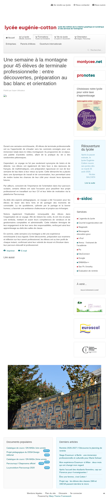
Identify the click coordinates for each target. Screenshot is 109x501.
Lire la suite (90, 183)
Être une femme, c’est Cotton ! (73, 477)
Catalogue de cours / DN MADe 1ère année (26, 448)
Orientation (82, 37)
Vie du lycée (62, 37)
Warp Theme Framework (60, 496)
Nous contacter (82, 5)
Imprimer (10, 251)
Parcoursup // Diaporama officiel (21, 463)
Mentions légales (34, 493)
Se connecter (76, 493)
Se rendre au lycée (62, 5)
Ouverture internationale (51, 43)
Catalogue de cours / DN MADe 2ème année (27, 459)
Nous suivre (99, 5)
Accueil (11, 37)
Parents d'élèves (27, 43)
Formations (42, 37)
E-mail (24, 251)
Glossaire (63, 493)
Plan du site (50, 493)
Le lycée (25, 37)
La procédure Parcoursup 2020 (21, 468)
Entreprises (11, 43)
